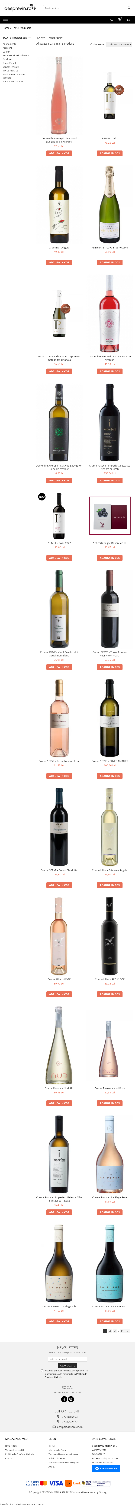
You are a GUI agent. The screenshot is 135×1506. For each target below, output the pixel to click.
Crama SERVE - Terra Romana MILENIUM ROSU (109, 653)
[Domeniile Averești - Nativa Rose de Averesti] (109, 313)
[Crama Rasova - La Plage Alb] (59, 1263)
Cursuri (6, 51)
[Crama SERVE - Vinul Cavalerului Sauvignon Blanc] (59, 609)
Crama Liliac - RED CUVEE (110, 979)
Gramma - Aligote (59, 247)
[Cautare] (129, 8)
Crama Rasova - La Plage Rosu (109, 1306)
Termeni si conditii (14, 1450)
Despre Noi (11, 1445)
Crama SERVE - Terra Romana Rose (59, 761)
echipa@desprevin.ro (69, 1427)
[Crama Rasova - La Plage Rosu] (109, 1263)
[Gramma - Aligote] (59, 204)
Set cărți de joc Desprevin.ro (109, 543)
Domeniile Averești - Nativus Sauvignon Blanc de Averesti (59, 467)
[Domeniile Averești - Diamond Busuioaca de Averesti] (59, 95)
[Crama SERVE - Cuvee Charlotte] (59, 827)
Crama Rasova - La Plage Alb (59, 1306)
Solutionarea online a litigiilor (64, 1462)
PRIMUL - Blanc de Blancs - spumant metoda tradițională (59, 358)
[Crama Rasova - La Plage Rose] (109, 1154)
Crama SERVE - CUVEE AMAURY (110, 761)
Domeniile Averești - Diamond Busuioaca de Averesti (59, 140)
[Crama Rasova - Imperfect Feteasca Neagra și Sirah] (109, 422)
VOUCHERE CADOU (13, 81)
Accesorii (7, 47)
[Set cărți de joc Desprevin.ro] (109, 516)
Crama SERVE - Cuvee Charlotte (59, 870)
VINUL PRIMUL (10, 70)
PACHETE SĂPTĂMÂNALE (16, 55)
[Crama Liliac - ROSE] (59, 936)
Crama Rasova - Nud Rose (110, 1088)
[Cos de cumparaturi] (128, 19)
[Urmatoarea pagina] (127, 1331)
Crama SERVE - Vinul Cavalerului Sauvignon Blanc (59, 653)
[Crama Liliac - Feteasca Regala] (109, 827)
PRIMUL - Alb (109, 138)
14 (122, 1330)
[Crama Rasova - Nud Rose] (109, 1045)
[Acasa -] (20, 8)
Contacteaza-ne (108, 1468)
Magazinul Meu (16, 1439)
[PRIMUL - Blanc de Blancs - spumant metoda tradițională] (59, 313)
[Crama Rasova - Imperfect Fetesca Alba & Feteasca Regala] (59, 1154)
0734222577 (69, 1422)
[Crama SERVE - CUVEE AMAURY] (109, 718)
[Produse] (6, 20)
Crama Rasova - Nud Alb (59, 1088)
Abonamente (9, 43)
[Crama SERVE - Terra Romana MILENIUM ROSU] (109, 609)
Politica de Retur (57, 1458)
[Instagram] (71, 1399)
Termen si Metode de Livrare (63, 1454)
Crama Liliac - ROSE (59, 979)
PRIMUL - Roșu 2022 (59, 543)
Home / (7, 28)
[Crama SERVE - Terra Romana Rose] (59, 718)
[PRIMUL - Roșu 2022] (59, 516)
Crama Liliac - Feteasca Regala (109, 870)
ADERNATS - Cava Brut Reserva (110, 247)
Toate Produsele (21, 28)
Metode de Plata (57, 1450)
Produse (7, 59)
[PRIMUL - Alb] (109, 95)
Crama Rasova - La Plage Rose (109, 1197)
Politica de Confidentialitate (19, 1454)
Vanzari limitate (11, 66)
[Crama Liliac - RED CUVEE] (109, 936)
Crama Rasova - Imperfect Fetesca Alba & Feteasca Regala (59, 1199)
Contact (9, 1458)
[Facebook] (64, 1399)
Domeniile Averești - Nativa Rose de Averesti (110, 358)
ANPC (51, 1466)
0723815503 (69, 1416)
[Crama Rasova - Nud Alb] (59, 1045)
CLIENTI (53, 1439)
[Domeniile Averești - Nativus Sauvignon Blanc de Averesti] (59, 422)
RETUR (52, 1445)
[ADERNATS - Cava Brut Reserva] (109, 204)
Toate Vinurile (10, 63)
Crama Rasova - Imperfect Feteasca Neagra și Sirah (109, 467)
